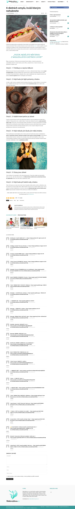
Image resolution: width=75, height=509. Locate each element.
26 (46, 13)
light (17, 200)
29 (68, 16)
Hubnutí (43, 1)
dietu (35, 45)
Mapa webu (43, 506)
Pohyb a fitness (51, 1)
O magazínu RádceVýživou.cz (64, 506)
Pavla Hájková (52, 28)
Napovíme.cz (52, 44)
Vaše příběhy (60, 1)
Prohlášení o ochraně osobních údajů (52, 506)
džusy (15, 200)
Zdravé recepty (29, 1)
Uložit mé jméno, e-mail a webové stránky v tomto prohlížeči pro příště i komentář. (23, 476)
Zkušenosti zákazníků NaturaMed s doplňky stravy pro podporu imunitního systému (58, 33)
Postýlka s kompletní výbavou (55, 41)
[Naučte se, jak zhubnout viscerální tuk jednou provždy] (12, 222)
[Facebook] (51, 492)
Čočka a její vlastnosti (55, 14)
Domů (7, 5)
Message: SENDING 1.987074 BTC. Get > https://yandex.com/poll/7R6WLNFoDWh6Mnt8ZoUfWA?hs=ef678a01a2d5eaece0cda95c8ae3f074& (22, 335)
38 (68, 36)
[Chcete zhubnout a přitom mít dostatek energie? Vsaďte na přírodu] (26, 222)
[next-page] (9, 231)
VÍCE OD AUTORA (22, 215)
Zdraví (21, 1)
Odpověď (11, 242)
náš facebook (31, 194)
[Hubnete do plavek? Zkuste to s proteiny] (40, 222)
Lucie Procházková (10, 13)
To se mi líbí (66, 7)
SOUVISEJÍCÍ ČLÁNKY (11, 215)
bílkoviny (11, 200)
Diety (37, 1)
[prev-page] (7, 231)
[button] (67, 1)
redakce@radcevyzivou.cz (34, 498)
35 (68, 28)
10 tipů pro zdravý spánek (56, 26)
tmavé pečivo (22, 200)
